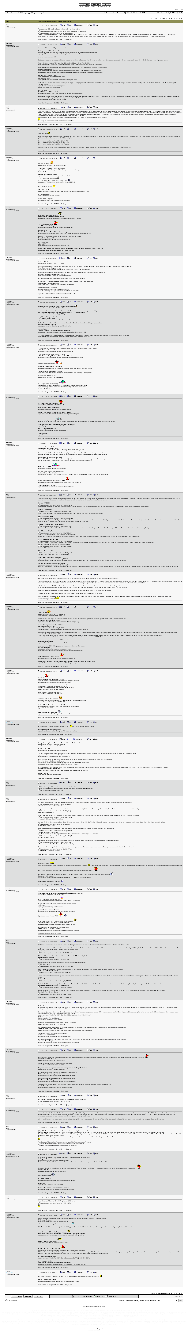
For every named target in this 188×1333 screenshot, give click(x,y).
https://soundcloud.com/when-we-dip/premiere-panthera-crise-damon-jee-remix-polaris (65, 368)
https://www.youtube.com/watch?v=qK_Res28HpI (56, 836)
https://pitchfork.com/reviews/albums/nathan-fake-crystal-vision (57, 79)
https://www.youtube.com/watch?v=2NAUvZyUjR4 (53, 565)
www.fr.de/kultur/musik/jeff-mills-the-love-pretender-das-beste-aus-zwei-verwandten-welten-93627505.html (71, 637)
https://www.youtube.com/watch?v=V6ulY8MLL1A (56, 987)
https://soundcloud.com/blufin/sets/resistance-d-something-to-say (58, 621)
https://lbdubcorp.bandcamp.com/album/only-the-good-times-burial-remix (61, 357)
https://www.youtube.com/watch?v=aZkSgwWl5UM (56, 830)
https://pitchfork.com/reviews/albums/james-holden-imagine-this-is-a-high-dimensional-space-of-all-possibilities (72, 67)
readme (102, 1306)
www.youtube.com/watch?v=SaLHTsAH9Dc (51, 308)
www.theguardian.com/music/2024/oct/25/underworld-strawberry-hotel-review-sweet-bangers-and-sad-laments (72, 454)
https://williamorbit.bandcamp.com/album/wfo (52, 468)
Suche (93, 6)
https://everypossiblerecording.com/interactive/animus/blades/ (59, 787)
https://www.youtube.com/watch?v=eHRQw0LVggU (56, 518)
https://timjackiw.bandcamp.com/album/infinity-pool (54, 320)
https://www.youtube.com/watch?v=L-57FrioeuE (55, 1101)
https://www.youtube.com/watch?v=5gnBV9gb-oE (56, 553)
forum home (103, 6)
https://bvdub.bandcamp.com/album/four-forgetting (54, 200)
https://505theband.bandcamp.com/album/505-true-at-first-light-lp (58, 1042)
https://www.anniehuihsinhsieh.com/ (51, 790)
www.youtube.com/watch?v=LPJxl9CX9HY (56, 142)
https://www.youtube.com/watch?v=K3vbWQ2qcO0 (56, 33)
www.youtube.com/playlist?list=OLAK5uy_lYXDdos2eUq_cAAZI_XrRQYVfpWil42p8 (64, 269)
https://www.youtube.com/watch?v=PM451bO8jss (56, 541)
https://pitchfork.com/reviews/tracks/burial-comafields (54, 682)
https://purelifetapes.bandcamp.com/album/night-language (56, 1180)
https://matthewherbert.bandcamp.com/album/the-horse (55, 176)
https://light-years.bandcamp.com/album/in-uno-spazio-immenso (58, 426)
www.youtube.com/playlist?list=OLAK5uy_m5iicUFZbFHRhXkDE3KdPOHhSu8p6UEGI (65, 1030)
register (87, 6)
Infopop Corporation (98, 1329)
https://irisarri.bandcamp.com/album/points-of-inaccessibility (56, 1189)
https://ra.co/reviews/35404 (46, 69)
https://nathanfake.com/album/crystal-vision (51, 76)
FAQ (97, 6)
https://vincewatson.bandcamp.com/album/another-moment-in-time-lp (59, 218)
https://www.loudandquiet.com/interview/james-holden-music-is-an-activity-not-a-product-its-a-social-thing (70, 72)
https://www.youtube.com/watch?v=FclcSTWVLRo (56, 505)
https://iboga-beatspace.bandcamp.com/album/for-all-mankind (57, 731)
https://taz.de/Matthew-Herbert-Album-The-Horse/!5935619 (56, 182)
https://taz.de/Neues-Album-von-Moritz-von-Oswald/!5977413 (57, 294)
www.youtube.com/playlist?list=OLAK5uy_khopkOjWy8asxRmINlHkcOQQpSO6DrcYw (65, 1015)
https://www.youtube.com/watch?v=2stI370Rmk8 (55, 994)
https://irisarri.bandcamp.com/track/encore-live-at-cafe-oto (56, 250)
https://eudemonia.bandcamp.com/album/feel (52, 643)
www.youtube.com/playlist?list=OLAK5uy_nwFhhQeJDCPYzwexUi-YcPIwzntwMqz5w (64, 877)
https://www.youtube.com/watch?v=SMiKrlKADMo (56, 511)
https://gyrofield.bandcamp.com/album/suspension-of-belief (56, 911)
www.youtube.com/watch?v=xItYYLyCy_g (51, 404)
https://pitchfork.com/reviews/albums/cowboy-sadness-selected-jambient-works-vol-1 (64, 336)
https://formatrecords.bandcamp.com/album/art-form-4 (55, 1087)
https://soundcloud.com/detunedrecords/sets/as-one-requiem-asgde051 (60, 650)
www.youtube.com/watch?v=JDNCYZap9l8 (51, 744)
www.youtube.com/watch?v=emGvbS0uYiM (51, 702)
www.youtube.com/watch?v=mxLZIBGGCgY (52, 1064)
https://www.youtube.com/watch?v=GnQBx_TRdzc (56, 849)
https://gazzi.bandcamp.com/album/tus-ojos (51, 615)
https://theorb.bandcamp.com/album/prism (51, 86)
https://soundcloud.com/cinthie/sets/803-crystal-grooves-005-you (58, 413)
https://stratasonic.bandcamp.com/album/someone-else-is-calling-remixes (61, 1235)
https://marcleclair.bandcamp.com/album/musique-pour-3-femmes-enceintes (61, 1264)
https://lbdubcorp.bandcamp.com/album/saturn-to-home (55, 351)
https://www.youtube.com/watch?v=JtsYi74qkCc (55, 959)
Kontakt (85, 1306)
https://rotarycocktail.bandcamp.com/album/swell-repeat (55, 227)
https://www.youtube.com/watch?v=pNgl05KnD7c (53, 559)
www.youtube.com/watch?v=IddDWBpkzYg (91, 272)
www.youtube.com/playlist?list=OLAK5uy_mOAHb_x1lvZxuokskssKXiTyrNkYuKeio (63, 762)
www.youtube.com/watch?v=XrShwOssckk (51, 689)
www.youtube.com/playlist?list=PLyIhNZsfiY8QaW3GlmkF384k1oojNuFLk (61, 450)
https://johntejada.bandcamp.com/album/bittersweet (54, 409)
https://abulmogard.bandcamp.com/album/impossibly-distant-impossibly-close (62, 386)
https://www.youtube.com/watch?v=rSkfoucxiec (55, 824)
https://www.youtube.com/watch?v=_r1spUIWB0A (56, 981)
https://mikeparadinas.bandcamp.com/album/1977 (54, 245)
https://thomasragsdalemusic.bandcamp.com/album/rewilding (57, 1081)
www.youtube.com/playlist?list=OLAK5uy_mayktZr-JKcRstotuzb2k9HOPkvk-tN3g (63, 770)
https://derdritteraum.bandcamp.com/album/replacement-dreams (58, 764)
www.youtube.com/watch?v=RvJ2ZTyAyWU (64, 290)
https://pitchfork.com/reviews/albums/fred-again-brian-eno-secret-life (59, 54)
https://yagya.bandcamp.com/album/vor (50, 906)
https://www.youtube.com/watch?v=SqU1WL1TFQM (56, 966)
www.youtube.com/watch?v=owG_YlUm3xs (51, 1024)
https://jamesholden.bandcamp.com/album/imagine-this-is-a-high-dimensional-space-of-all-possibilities (70, 64)
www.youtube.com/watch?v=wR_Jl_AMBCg (51, 314)
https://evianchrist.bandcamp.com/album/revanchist (54, 239)
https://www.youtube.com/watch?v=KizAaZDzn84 (55, 804)
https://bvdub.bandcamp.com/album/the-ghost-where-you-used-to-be (59, 482)
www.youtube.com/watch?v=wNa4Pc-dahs (56, 144)
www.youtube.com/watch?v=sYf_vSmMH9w (51, 628)
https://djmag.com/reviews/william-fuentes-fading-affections (56, 1075)
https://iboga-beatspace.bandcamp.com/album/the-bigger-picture (58, 1281)
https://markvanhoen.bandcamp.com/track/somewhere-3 (55, 714)
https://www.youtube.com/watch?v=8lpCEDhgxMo (56, 546)
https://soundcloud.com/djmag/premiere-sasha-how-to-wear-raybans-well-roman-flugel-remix (81, 459)
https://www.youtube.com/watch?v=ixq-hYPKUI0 (55, 972)
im (109, 6)
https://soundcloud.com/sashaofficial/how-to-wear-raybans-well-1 (72, 460)
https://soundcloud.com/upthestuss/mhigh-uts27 (53, 1242)
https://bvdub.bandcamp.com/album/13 (50, 1184)
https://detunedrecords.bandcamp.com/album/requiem (55, 649)
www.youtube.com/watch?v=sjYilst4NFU (55, 141)
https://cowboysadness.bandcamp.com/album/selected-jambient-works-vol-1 (62, 332)
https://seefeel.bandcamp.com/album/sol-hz (52, 1171)
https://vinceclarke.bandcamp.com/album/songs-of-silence (56, 284)
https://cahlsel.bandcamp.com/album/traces (51, 755)
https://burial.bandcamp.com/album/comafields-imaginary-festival (58, 680)
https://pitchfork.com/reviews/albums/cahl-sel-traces (54, 756)
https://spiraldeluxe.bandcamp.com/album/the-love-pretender (69, 629)
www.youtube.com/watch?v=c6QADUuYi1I (51, 377)
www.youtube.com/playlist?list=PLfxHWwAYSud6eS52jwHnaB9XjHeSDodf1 (61, 1250)
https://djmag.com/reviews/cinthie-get (49, 774)
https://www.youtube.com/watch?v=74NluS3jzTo (55, 1203)
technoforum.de (94, 1306)
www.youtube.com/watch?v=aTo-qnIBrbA (51, 894)
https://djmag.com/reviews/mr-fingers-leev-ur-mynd (53, 1160)
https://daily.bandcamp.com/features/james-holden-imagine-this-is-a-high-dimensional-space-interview (70, 70)
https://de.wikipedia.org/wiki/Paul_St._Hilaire (52, 99)
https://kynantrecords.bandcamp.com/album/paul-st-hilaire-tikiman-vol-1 (60, 93)
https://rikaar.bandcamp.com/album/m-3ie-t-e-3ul (53, 430)
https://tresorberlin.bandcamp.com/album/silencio (53, 289)
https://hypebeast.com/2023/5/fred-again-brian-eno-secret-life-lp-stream (63, 31)
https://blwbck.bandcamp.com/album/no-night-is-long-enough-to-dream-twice (62, 663)
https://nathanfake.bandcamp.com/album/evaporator (54, 1036)
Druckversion (12, 1300)
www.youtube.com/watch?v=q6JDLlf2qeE (51, 263)
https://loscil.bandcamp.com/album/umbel (51, 435)
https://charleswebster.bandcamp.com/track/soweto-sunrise (56, 924)
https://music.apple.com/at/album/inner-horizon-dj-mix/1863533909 (59, 900)
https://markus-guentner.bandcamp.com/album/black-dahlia (56, 658)
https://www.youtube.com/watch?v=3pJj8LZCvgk (55, 842)
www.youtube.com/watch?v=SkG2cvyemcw (51, 1069)
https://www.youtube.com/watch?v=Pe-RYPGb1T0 (56, 953)
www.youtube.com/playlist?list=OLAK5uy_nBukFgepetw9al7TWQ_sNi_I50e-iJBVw (64, 1258)
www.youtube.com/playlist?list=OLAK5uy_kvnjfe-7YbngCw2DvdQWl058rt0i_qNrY (63, 191)
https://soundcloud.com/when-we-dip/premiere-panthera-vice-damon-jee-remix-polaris (65, 372)
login (81, 6)
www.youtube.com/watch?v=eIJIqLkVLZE (51, 693)
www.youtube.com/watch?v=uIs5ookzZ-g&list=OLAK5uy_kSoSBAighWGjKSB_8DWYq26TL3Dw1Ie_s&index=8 (73, 474)
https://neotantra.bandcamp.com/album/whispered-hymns (56, 486)
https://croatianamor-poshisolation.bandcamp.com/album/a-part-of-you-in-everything (64, 233)
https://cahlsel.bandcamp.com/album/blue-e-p (52, 750)
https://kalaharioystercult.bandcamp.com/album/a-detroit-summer (58, 930)
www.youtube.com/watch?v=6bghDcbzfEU (51, 1060)
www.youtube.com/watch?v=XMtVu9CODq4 (52, 165)
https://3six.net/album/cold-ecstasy (49, 195)
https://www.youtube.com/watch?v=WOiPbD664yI (56, 817)
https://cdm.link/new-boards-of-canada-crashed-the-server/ (58, 1145)
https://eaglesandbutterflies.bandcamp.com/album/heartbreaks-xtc (59, 706)
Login (34, 13)
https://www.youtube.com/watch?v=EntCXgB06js (55, 811)
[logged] (69, 39)
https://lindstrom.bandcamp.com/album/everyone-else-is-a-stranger (59, 170)
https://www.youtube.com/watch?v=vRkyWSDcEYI (56, 533)
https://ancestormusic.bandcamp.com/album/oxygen (54, 275)
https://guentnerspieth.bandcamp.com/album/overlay (54, 326)
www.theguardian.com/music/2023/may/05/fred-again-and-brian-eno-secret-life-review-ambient (67, 52)
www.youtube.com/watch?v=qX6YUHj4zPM (51, 614)
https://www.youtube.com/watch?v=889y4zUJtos (55, 526)
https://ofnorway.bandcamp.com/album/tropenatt (53, 1221)
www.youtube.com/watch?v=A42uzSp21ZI (51, 1019)
